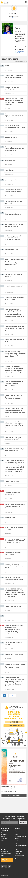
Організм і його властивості (14, 654)
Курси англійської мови (21, 845)
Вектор (3, 842)
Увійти (14, 17)
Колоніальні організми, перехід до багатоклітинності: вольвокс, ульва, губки (15, 666)
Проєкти (17, 838)
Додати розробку (14, 795)
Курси (2, 840)
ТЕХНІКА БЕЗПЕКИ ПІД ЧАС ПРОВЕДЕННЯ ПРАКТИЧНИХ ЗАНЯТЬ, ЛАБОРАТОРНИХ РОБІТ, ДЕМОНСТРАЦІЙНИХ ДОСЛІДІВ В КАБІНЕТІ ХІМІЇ (15, 592)
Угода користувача (5, 873)
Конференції (4, 838)
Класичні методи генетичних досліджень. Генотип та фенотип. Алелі (14, 383)
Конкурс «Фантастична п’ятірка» (21, 858)
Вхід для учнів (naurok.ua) (18, 852)
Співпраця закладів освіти (6, 854)
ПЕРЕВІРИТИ (23, 822)
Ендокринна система (11, 137)
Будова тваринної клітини (13, 606)
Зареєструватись (14, 13)
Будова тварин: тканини (12, 481)
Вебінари (3, 836)
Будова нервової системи (13, 180)
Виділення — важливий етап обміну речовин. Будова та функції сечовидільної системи (15, 410)
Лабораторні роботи (20, 836)
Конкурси (17, 840)
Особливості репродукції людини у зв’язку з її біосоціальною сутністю (13, 237)
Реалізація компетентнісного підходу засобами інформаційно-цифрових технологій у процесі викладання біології (14, 629)
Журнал (17, 831)
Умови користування (15, 873)
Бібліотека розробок (20, 832)
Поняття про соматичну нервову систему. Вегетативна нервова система (14, 148)
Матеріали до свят (20, 855)
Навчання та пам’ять (11, 249)
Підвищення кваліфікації (4, 833)
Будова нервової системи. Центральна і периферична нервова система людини (13, 397)
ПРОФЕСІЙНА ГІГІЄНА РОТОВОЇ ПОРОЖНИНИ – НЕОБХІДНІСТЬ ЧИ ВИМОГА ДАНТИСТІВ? (15, 541)
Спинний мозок (9, 170)
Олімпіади (17, 842)
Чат (16, 843)
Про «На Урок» (4, 851)
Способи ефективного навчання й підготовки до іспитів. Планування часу (15, 492)
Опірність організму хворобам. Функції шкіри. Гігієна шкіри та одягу (14, 328)
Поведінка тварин (10, 517)
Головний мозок (10, 160)
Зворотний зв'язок (5, 860)
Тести (16, 834)
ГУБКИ (7, 66)
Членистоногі (9, 616)
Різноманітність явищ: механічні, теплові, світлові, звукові (14, 565)
